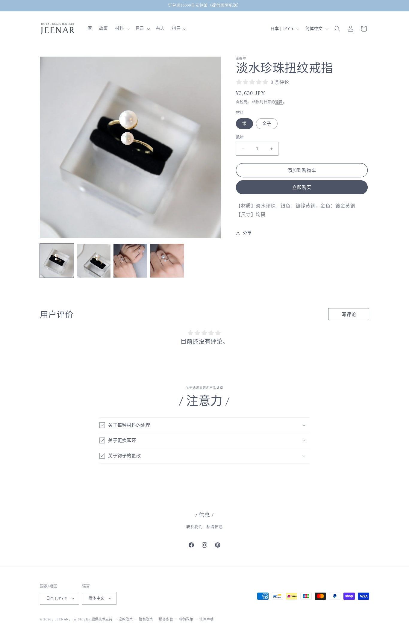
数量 (240, 137)
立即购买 (301, 187)
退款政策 (126, 619)
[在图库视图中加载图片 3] (130, 261)
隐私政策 (146, 619)
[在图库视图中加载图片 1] (57, 261)
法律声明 (206, 619)
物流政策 (186, 619)
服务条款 (166, 619)
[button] (121, 28)
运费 (279, 102)
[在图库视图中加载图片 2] (93, 261)
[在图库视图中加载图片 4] (167, 261)
